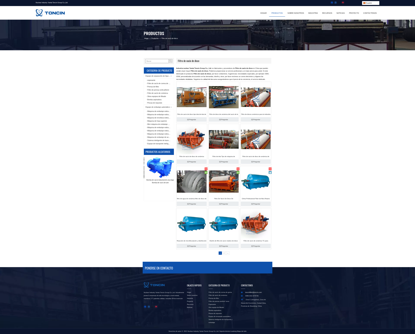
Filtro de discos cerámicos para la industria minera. (255, 114)
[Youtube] (343, 2)
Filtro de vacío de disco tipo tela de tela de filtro (191, 114)
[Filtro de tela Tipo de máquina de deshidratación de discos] (224, 139)
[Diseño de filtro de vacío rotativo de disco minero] (224, 224)
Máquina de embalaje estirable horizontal (160, 134)
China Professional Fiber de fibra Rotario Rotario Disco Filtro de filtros (256, 198)
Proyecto (190, 301)
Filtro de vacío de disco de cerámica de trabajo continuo (255, 156)
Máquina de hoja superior (157, 121)
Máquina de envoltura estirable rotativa (160, 118)
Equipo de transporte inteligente (159, 144)
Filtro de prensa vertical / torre (219, 301)
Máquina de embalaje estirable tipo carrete (160, 127)
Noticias (189, 307)
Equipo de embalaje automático (158, 107)
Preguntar (192, 119)
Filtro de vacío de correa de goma (160, 83)
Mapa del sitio (242, 331)
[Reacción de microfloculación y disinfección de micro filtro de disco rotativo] (192, 224)
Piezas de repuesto (154, 103)
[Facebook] (331, 2)
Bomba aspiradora (154, 100)
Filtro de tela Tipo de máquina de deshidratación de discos (223, 156)
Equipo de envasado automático (220, 316)
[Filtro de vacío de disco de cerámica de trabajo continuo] (256, 139)
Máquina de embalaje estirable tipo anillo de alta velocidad (160, 131)
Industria (190, 298)
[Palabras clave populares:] (170, 61)
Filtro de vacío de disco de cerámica (191, 156)
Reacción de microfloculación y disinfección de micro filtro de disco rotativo (191, 241)
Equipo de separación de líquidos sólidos (160, 76)
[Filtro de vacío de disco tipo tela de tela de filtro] (192, 97)
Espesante (212, 304)
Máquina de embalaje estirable (159, 111)
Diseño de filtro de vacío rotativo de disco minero (224, 241)
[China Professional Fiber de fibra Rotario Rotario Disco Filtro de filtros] (256, 181)
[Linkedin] (335, 2)
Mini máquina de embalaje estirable (160, 124)
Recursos (190, 304)
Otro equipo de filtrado (216, 307)
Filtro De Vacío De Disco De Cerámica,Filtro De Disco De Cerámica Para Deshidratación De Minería (223, 198)
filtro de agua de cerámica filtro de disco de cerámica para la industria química (191, 198)
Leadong (234, 331)
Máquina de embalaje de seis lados (160, 137)
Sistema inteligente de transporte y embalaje (160, 140)
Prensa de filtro (153, 87)
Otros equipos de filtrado (156, 96)
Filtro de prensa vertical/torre (158, 90)
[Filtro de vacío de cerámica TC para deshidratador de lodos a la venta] (256, 224)
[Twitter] (339, 2)
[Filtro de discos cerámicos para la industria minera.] (256, 97)
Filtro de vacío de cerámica (157, 93)
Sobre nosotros (192, 295)
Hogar (189, 292)
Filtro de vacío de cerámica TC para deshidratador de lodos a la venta (255, 241)
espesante (151, 80)
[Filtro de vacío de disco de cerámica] (192, 139)
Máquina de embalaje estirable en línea (160, 114)
